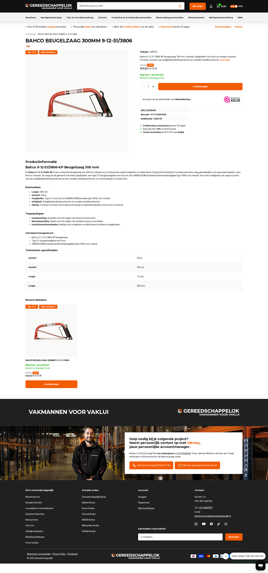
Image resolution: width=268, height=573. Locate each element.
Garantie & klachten (35, 514)
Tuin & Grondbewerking (79, 17)
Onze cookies (32, 542)
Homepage (30, 34)
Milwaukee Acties (90, 525)
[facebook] (211, 524)
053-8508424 (184, 453)
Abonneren (233, 537)
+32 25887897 (206, 507)
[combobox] (131, 6)
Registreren (144, 502)
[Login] (211, 6)
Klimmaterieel (196, 17)
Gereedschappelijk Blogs (94, 497)
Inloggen (142, 497)
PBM (240, 17)
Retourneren (31, 520)
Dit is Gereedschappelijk (39, 490)
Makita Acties (88, 502)
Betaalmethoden (33, 502)
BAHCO (153, 52)
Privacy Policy (59, 554)
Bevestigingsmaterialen (169, 17)
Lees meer (225, 60)
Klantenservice (32, 497)
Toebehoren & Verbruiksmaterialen (131, 17)
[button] (153, 86)
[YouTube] (203, 524)
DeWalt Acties (89, 531)
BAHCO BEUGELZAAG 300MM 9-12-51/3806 (47, 360)
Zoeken (180, 6)
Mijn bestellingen (146, 508)
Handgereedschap (51, 17)
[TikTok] (218, 524)
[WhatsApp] (226, 524)
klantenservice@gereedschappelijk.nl (213, 516)
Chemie (102, 17)
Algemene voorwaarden (39, 554)
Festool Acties (89, 514)
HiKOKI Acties (88, 520)
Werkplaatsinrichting (221, 17)
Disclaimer (72, 554)
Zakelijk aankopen (34, 531)
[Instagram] (196, 524)
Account (143, 490)
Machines (30, 17)
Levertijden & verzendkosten (39, 508)
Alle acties (198, 6)
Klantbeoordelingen (35, 537)
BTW (237, 6)
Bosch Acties (88, 508)
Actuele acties (90, 490)
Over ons (29, 525)
